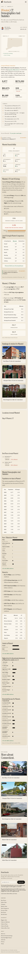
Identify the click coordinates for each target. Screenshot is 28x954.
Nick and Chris (13, 893)
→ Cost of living (6, 55)
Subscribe (21, 882)
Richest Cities (4, 906)
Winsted (15, 241)
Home (2, 6)
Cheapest (3, 904)
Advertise (3, 939)
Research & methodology (6, 935)
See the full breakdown (8, 568)
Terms (2, 943)
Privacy (2, 941)
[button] (14, 138)
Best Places (3, 900)
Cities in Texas (4, 924)
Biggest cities (4, 920)
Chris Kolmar (8, 28)
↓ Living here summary (8, 53)
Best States (3, 912)
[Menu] (25, 2)
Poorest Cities (4, 910)
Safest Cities (4, 902)
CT (5, 6)
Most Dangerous (5, 908)
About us (3, 933)
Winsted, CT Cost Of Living (11, 179)
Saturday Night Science (13, 69)
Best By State (4, 914)
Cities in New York (5, 928)
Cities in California (5, 922)
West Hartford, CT (8, 456)
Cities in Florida (4, 926)
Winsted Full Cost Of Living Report (14, 265)
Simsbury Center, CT (8, 462)
